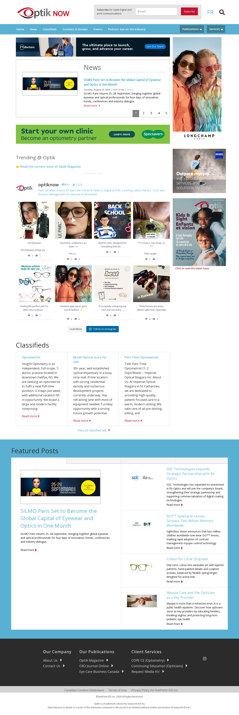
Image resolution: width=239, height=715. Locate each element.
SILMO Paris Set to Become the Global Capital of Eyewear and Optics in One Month (58, 518)
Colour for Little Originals (187, 559)
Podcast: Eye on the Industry (127, 29)
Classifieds (50, 29)
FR (210, 12)
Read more (90, 105)
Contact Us (51, 666)
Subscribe (189, 11)
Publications (190, 29)
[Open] (34, 220)
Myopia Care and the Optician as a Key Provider (191, 594)
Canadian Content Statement (84, 690)
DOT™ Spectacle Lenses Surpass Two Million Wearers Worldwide (190, 521)
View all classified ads (92, 430)
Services (214, 29)
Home (20, 29)
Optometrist (31, 357)
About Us (50, 660)
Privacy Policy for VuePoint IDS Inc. (155, 690)
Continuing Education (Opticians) (157, 666)
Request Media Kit (145, 671)
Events (98, 29)
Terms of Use (117, 690)
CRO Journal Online (94, 666)
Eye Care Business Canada (99, 671)
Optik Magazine (91, 660)
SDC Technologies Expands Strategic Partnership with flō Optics (191, 474)
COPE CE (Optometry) (147, 660)
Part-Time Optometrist (142, 357)
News (33, 29)
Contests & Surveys (75, 29)
